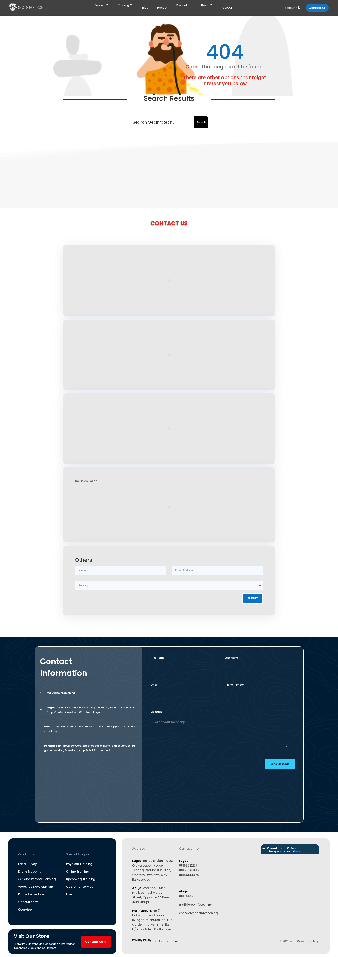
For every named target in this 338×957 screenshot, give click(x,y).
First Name (157, 658)
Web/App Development (35, 887)
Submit (252, 598)
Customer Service (79, 887)
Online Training (77, 871)
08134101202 (188, 896)
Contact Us (317, 8)
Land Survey (27, 864)
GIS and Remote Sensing (37, 879)
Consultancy (28, 902)
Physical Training (79, 864)
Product (181, 5)
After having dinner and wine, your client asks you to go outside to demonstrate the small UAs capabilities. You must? (158, 161)
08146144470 (189, 875)
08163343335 (189, 870)
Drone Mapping (29, 871)
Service (100, 5)
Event (70, 894)
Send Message (280, 764)
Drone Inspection (31, 894)
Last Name (232, 658)
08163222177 (188, 865)
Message (156, 712)
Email (153, 685)
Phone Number (234, 685)
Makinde (77, 169)
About (204, 5)
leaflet (298, 851)
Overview (25, 909)
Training (123, 5)
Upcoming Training (80, 879)
